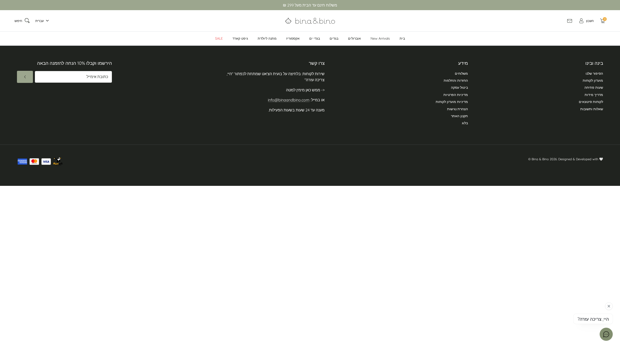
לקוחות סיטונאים (591, 102)
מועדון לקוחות (593, 80)
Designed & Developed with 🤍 (580, 159)
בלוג (465, 123)
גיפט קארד (240, 38)
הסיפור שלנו (594, 73)
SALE (219, 38)
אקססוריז (293, 38)
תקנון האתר (459, 116)
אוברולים (354, 38)
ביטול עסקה (459, 87)
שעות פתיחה (593, 87)
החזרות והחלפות (456, 80)
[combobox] (41, 20)
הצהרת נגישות (457, 109)
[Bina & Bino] (310, 21)
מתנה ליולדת (267, 38)
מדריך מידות (594, 95)
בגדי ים (314, 38)
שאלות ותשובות (591, 109)
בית (402, 38)
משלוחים (461, 73)
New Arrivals (380, 38)
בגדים (334, 38)
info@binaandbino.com (289, 99)
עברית (39, 21)
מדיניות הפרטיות (455, 95)
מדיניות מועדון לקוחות (452, 102)
